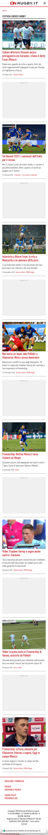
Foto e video (17, 667)
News (17, 470)
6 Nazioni (34, 175)
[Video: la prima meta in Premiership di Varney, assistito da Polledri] (24, 635)
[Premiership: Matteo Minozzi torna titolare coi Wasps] (24, 437)
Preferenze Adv (11, 798)
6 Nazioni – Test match (22, 175)
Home (4, 10)
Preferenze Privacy (13, 789)
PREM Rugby (30, 272)
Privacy (8, 786)
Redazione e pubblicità (14, 781)
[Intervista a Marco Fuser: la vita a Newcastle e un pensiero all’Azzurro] (24, 240)
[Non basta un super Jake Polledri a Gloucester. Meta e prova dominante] (24, 337)
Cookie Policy (10, 795)
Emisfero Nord (18, 74)
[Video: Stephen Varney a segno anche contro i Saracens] (24, 534)
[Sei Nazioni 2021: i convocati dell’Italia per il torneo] (24, 139)
